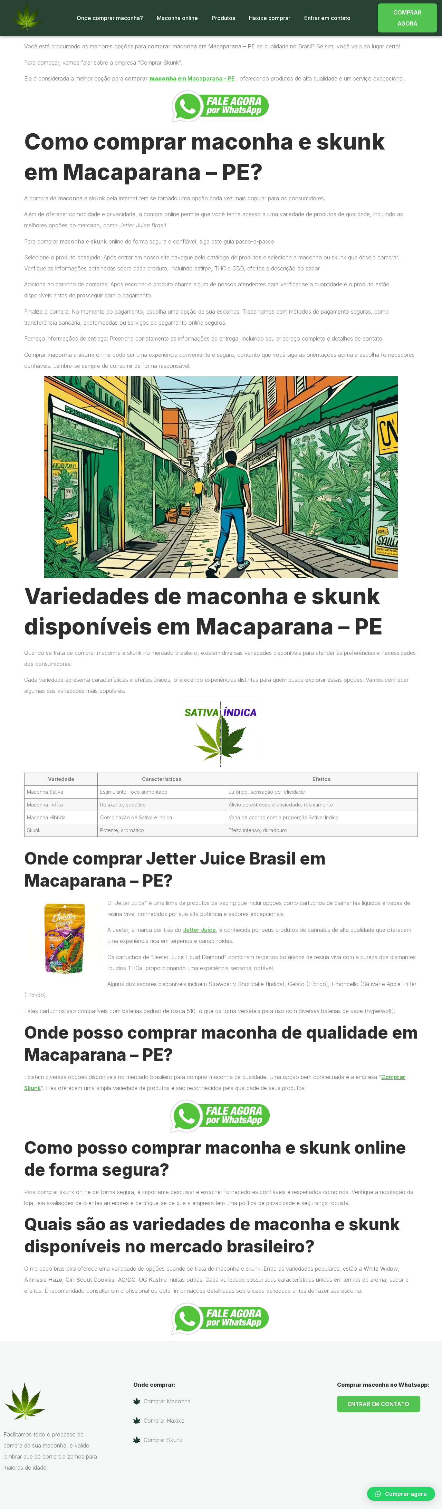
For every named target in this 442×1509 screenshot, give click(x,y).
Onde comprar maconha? (110, 18)
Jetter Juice (199, 929)
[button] (401, 1494)
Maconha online (177, 18)
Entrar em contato (327, 18)
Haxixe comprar (269, 18)
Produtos (223, 18)
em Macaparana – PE (192, 78)
